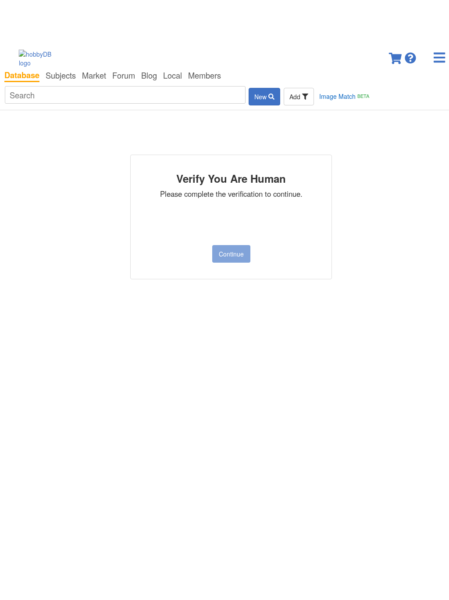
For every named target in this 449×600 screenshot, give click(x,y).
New (261, 96)
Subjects (61, 75)
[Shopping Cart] (396, 55)
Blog (149, 75)
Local (172, 75)
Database (21, 75)
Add (295, 96)
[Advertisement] (224, 22)
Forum (123, 75)
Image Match (344, 96)
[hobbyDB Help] (410, 55)
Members (204, 75)
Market (94, 75)
